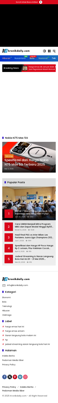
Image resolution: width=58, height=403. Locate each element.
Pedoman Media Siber (13, 360)
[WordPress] (20, 377)
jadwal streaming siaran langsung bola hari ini (27, 344)
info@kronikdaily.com (17, 285)
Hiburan (6, 310)
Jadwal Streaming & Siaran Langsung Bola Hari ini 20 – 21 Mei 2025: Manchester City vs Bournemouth (34, 258)
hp (6, 339)
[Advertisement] (29, 104)
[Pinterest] (15, 377)
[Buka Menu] (49, 51)
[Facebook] (4, 377)
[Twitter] (9, 377)
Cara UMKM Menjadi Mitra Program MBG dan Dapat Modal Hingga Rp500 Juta (34, 225)
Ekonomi (6, 297)
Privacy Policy (8, 364)
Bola (4, 301)
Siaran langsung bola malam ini (20, 335)
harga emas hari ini (14, 326)
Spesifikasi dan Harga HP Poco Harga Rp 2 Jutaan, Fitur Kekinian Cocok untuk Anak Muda (34, 247)
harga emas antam (14, 331)
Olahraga (6, 315)
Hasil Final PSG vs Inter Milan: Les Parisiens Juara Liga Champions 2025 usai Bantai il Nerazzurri (34, 236)
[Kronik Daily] (16, 50)
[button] (44, 51)
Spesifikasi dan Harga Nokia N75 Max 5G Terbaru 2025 (26, 162)
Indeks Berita (8, 355)
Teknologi (9, 156)
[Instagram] (25, 377)
